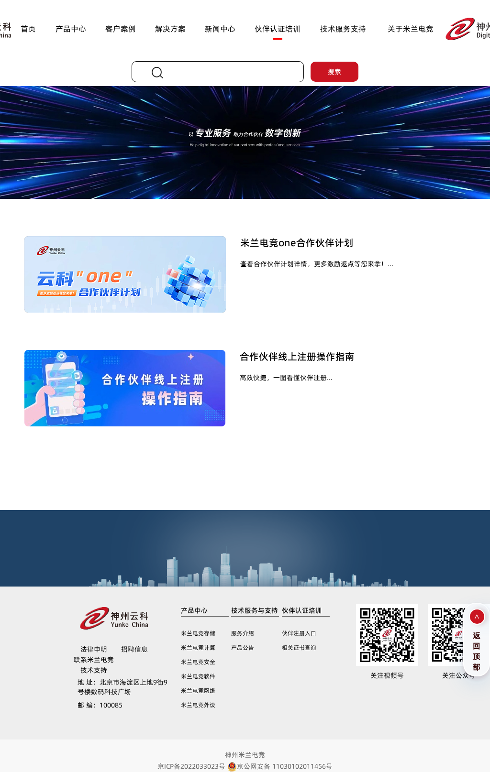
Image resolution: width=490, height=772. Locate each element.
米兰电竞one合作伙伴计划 (297, 243)
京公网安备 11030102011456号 (285, 766)
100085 (100, 705)
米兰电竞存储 (198, 633)
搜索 (334, 71)
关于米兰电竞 (411, 28)
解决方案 (170, 28)
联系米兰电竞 (94, 659)
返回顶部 (476, 650)
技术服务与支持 (254, 610)
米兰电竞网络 (198, 690)
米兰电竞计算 (198, 647)
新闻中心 (220, 28)
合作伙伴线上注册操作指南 (297, 356)
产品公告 (242, 647)
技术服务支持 (343, 28)
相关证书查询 (299, 647)
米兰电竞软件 (198, 676)
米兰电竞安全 (198, 662)
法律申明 (93, 649)
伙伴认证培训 (278, 28)
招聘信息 (134, 649)
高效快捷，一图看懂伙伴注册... (286, 377)
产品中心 (71, 28)
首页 (28, 28)
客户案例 (120, 28)
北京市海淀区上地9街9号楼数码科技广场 (122, 686)
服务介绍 (242, 633)
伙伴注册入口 (299, 633)
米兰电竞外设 (198, 705)
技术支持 (93, 670)
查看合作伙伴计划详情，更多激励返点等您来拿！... (316, 264)
